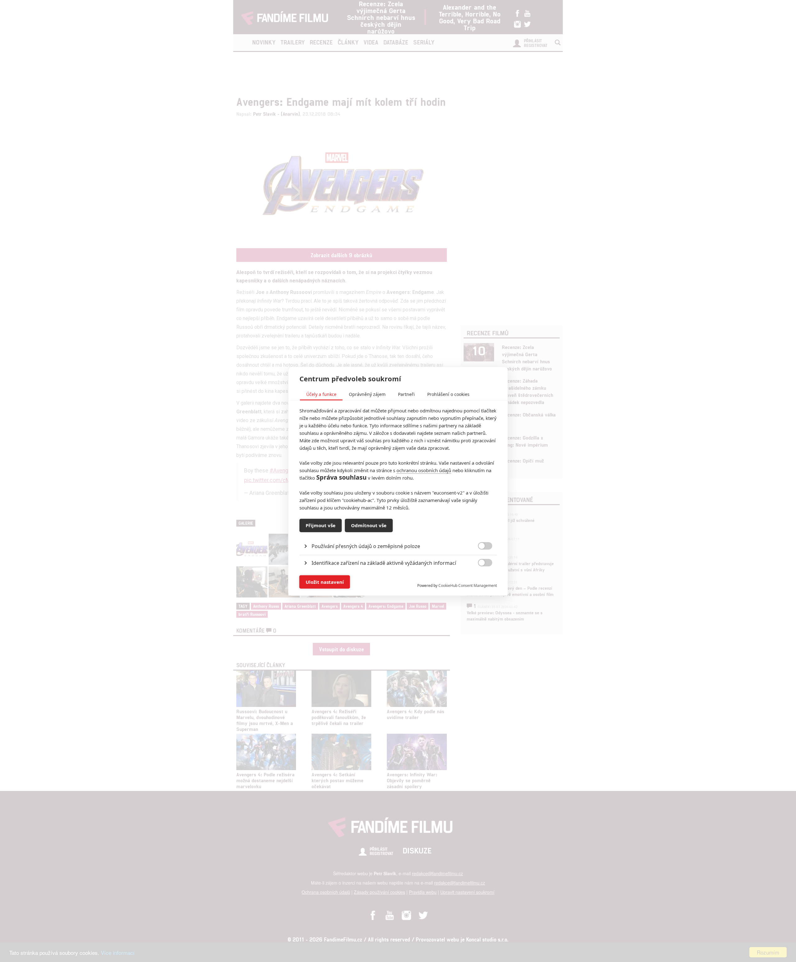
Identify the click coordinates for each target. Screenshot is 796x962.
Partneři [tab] (406, 394)
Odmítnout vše (368, 525)
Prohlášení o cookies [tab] (448, 394)
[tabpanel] (398, 532)
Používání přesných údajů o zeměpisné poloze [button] (366, 545)
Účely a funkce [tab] (321, 394)
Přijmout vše (321, 525)
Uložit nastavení (325, 582)
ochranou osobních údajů (423, 470)
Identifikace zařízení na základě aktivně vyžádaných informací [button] (384, 562)
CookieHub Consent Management (467, 585)
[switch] (480, 579)
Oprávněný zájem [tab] (367, 394)
